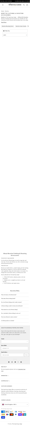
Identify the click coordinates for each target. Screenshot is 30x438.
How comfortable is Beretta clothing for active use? (11, 313)
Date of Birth (4, 345)
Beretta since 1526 (22, 272)
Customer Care (21, 369)
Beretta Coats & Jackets (21, 26)
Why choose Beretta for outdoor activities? (9, 317)
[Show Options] (27, 341)
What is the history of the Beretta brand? (8, 294)
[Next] (28, 26)
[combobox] (14, 341)
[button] (2, 4)
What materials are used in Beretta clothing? (9, 309)
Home (2, 11)
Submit (26, 355)
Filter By (7, 31)
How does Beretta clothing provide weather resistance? (11, 302)
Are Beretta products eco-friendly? (7, 320)
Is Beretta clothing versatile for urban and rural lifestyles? (12, 305)
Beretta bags (11, 260)
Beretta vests (14, 261)
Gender (2, 338)
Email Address (4, 352)
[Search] (24, 4)
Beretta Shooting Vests (7, 26)
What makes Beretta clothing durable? (8, 298)
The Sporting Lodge (17, 423)
